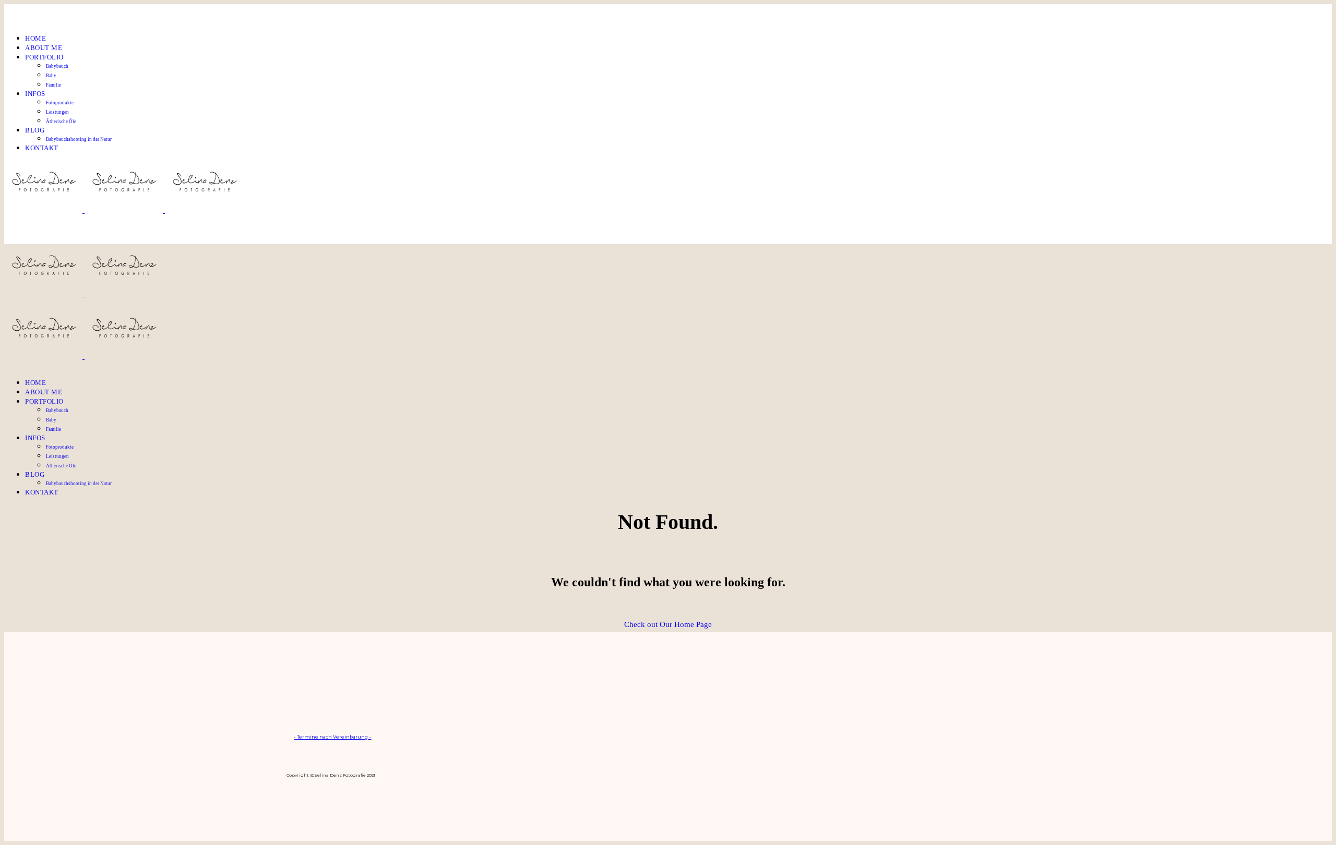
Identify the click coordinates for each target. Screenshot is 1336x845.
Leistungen (57, 112)
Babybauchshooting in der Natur (79, 139)
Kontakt (41, 148)
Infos (35, 94)
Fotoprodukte (60, 102)
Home (35, 38)
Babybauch (57, 66)
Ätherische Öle (61, 121)
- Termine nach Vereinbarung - (332, 737)
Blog (34, 130)
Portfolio (44, 57)
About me (43, 48)
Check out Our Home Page (668, 624)
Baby (51, 75)
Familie (53, 85)
